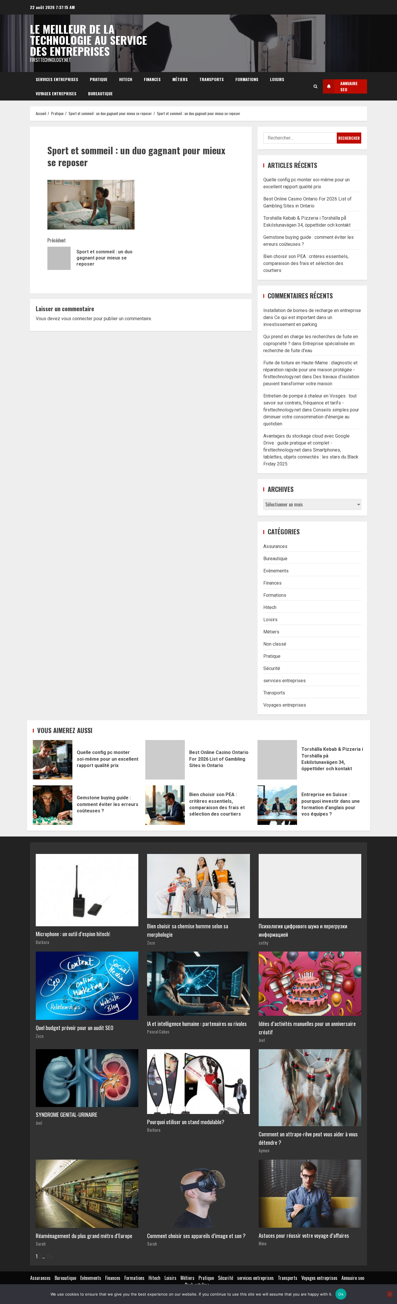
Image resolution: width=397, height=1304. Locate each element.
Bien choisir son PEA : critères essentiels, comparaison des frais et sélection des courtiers (305, 263)
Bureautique (100, 93)
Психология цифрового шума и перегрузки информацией (303, 930)
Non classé (274, 644)
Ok (341, 1294)
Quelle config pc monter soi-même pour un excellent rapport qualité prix (52, 760)
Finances (152, 79)
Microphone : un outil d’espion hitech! (73, 933)
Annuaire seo (352, 1277)
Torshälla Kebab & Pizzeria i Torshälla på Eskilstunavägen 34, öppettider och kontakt (277, 760)
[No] (390, 1294)
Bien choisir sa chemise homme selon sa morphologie (187, 930)
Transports (211, 79)
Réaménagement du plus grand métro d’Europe (84, 1235)
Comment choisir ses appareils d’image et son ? (196, 1235)
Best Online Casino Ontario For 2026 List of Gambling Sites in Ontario (165, 760)
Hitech (125, 79)
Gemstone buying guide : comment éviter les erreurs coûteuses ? (52, 805)
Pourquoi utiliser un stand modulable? (185, 1121)
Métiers (180, 79)
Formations (246, 79)
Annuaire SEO (349, 86)
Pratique (99, 79)
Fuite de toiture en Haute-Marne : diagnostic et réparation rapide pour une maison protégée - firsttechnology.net (310, 369)
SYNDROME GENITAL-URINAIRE (66, 1114)
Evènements (276, 571)
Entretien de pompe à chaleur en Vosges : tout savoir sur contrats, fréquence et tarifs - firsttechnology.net (310, 403)
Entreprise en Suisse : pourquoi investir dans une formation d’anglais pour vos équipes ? (277, 805)
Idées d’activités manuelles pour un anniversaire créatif (307, 1027)
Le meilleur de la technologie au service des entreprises (88, 40)
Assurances (275, 546)
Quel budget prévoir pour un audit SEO (74, 1027)
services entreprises (57, 79)
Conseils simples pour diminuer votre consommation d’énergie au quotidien (311, 417)
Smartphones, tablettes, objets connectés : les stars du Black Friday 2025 (310, 457)
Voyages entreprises (56, 93)
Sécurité (271, 668)
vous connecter (76, 318)
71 (48, 1256)
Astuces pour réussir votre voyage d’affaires (304, 1235)
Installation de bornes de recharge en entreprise (312, 310)
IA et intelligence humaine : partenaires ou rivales (197, 1023)
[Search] (315, 86)
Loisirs (277, 79)
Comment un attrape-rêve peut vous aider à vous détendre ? (308, 1138)
